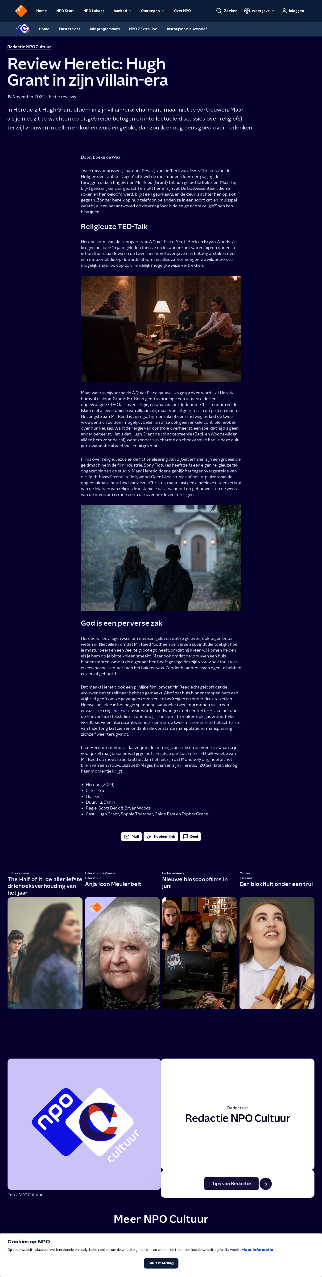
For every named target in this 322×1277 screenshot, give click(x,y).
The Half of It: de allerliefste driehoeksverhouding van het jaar (45, 886)
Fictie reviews (62, 96)
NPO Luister (93, 11)
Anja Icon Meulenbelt (113, 884)
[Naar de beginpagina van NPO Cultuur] (22, 29)
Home (41, 11)
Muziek (245, 873)
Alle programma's (105, 29)
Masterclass (69, 29)
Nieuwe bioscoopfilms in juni (194, 882)
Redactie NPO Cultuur (29, 46)
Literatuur (93, 878)
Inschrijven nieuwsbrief (187, 29)
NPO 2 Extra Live (143, 29)
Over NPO (182, 11)
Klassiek (246, 878)
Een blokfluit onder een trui (276, 884)
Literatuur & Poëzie (100, 873)
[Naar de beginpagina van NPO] (21, 11)
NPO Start (65, 11)
